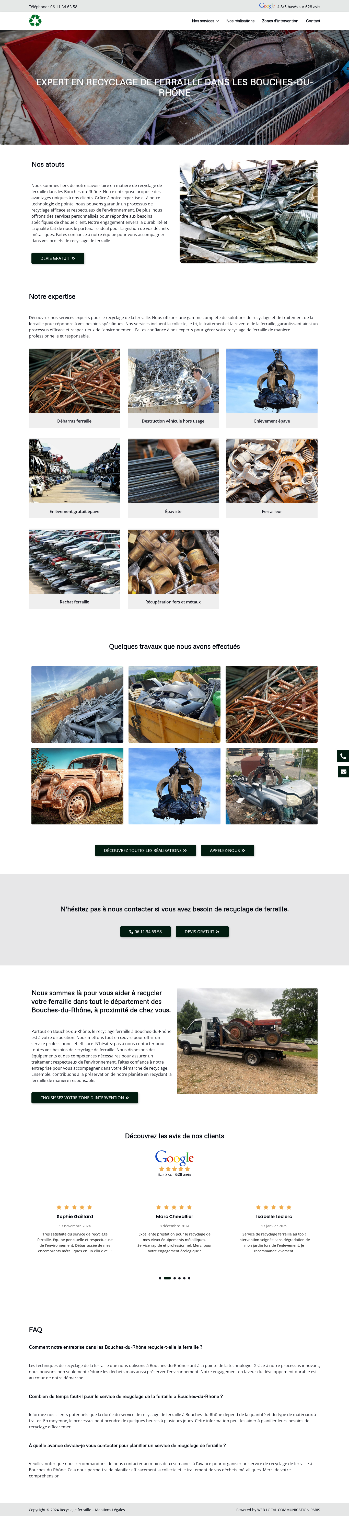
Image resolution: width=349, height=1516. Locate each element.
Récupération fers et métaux (173, 602)
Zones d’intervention (280, 20)
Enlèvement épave (272, 421)
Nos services (203, 20)
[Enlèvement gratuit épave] (74, 471)
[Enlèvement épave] (272, 381)
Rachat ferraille (74, 602)
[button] (160, 1278)
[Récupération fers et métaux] (173, 562)
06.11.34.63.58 (63, 6)
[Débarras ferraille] (74, 381)
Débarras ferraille (74, 421)
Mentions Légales (110, 1509)
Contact (313, 20)
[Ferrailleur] (272, 471)
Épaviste (173, 511)
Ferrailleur (272, 511)
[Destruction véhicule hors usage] (173, 381)
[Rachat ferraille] (74, 562)
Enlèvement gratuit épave (74, 511)
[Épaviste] (173, 471)
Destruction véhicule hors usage (173, 421)
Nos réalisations (240, 20)
